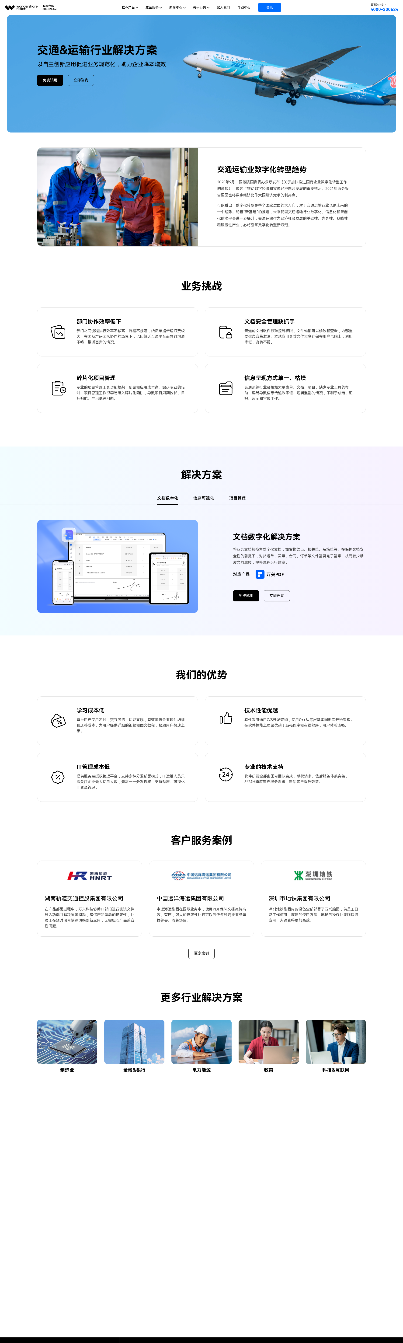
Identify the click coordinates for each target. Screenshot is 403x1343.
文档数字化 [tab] (167, 498)
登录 (269, 7)
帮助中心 (243, 7)
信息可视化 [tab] (203, 498)
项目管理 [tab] (237, 498)
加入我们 (223, 7)
